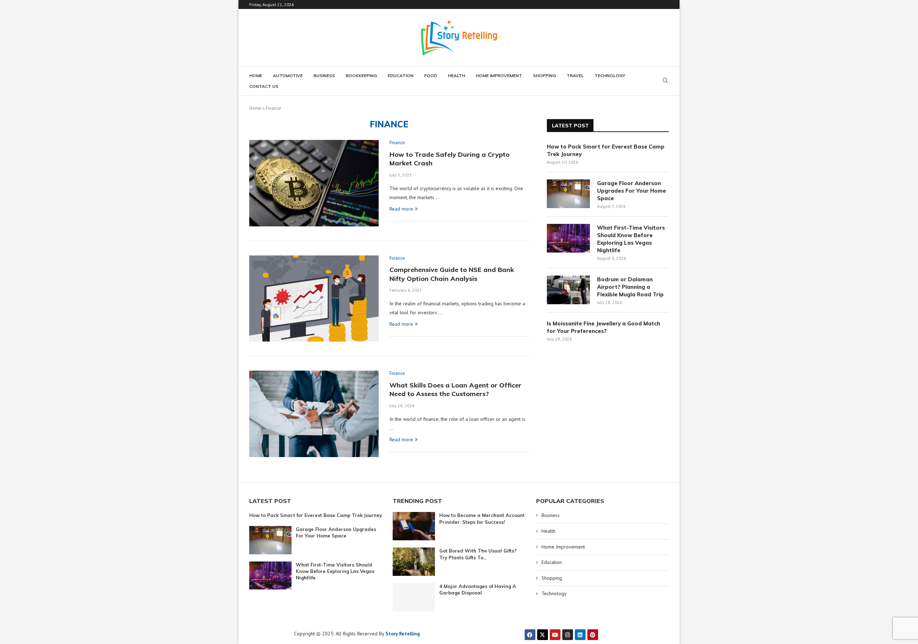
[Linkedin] (580, 634)
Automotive (288, 75)
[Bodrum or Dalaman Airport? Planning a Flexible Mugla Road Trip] (568, 290)
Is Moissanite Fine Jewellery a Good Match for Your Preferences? (603, 327)
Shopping (544, 75)
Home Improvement (499, 75)
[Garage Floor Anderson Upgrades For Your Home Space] (568, 193)
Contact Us (263, 86)
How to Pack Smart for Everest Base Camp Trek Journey (605, 150)
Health (456, 75)
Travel (575, 75)
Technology (610, 75)
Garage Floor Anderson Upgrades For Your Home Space (631, 191)
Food (430, 75)
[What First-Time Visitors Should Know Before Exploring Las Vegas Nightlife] (568, 238)
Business (324, 75)
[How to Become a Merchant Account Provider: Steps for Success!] (414, 526)
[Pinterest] (592, 634)
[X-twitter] (542, 634)
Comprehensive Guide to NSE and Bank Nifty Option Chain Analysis (451, 273)
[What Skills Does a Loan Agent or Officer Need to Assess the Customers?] (314, 414)
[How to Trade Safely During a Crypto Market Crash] (314, 183)
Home (255, 75)
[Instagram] (567, 634)
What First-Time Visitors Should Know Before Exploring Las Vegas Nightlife (631, 239)
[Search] (665, 81)
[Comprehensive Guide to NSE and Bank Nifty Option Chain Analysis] (314, 298)
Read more (401, 209)
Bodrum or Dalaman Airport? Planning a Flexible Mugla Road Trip (630, 287)
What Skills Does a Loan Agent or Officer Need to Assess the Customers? (455, 389)
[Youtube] (555, 634)
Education (400, 75)
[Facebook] (530, 634)
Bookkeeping (361, 75)
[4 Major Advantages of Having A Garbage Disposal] (414, 597)
